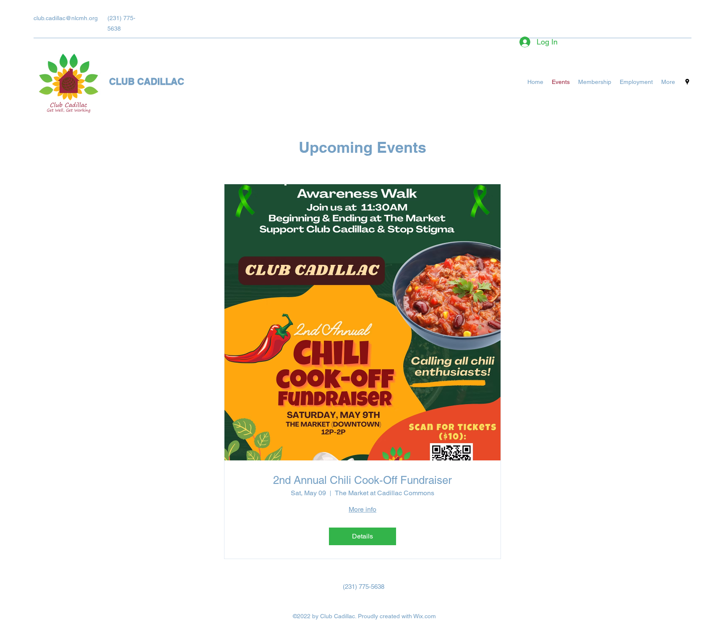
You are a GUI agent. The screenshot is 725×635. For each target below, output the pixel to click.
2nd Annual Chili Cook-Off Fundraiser (362, 480)
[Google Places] (687, 82)
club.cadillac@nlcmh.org (66, 18)
